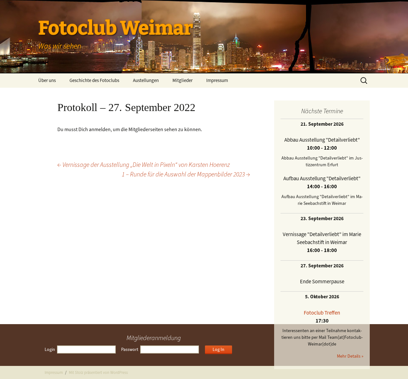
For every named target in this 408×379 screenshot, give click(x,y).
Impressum (217, 80)
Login (50, 349)
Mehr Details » (350, 356)
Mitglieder (182, 80)
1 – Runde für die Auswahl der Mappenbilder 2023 (186, 174)
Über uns (47, 80)
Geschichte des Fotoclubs (94, 80)
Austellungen (146, 80)
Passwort (129, 349)
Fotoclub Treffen (322, 312)
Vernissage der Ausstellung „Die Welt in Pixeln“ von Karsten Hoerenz (143, 164)
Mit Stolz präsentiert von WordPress (98, 372)
